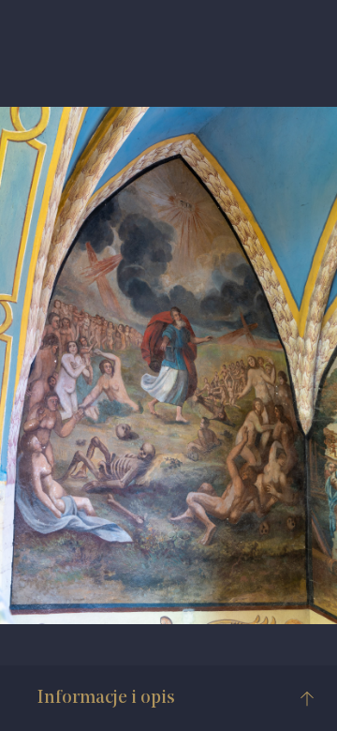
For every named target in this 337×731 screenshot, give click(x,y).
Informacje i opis (106, 698)
